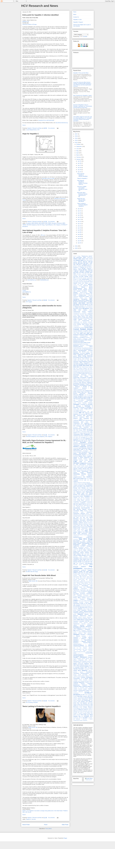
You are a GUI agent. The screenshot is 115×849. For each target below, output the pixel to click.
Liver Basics (80, 486)
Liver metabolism (86, 498)
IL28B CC (82, 461)
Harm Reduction (83, 448)
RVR (78, 606)
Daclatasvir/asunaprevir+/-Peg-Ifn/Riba (80, 344)
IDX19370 (85, 458)
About (74, 14)
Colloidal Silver (76, 320)
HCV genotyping (82, 437)
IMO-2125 (90, 461)
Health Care (90, 448)
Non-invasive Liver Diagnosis (83, 540)
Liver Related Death (78, 493)
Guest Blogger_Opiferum (86, 408)
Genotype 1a (84, 404)
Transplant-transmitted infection (86, 681)
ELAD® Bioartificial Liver (78, 372)
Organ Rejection (83, 556)
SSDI (92, 618)
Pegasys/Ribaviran (88, 568)
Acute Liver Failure (83, 283)
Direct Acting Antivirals (85, 356)
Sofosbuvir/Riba (89, 653)
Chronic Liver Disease (87, 316)
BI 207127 (75, 301)
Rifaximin (90, 615)
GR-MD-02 (80, 396)
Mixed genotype (81, 526)
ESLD (80, 373)
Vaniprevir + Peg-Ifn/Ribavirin (78, 697)
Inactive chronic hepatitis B (78, 467)
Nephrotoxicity (80, 534)
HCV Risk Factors (77, 430)
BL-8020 (28, 571)
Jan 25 (79, 169)
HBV (80, 412)
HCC (87, 417)
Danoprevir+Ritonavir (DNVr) (83, 346)
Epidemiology (76, 377)
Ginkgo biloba (76, 408)
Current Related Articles (31, 129)
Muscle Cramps (84, 529)
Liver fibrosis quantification (84, 497)
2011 (76, 246)
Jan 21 (79, 210)
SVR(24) (87, 619)
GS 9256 (75, 397)
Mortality (90, 526)
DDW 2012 (83, 333)
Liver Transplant (85, 496)
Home (45, 824)
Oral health (86, 554)
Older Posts (65, 824)
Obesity (75, 547)
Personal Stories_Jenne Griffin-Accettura (84, 578)
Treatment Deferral (89, 682)
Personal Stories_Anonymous (87, 574)
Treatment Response (87, 686)
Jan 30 (79, 163)
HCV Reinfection (82, 428)
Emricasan (90, 374)
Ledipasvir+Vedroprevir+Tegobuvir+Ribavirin (81, 482)
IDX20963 (91, 458)
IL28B (75, 461)
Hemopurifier (84, 452)
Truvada (87, 690)
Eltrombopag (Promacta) (79, 374)
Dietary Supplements (78, 354)
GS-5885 (88, 397)
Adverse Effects (79, 287)
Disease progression (84, 357)
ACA (91, 271)
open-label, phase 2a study (48, 178)
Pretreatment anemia (88, 595)
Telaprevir (58, 224)
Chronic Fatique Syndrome (78, 315)
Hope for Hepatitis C (30, 134)
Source (24, 125)
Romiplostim (85, 618)
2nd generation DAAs (79, 257)
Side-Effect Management (87, 623)
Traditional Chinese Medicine (79, 675)
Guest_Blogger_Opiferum (78, 410)
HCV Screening (88, 430)
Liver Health (89, 490)
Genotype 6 (89, 407)
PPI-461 (75, 562)
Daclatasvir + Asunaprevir (79, 337)
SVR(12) (82, 619)
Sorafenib (90, 655)
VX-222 (75, 696)
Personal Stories (76, 574)
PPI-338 (91, 560)
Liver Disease (82, 488)
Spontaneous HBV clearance (85, 659)
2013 (76, 140)
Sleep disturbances (88, 633)
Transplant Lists (76, 681)
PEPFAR (87, 560)
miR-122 (80, 717)
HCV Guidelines (86, 425)
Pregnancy (90, 592)
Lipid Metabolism (88, 484)
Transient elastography (87, 677)
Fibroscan (75, 394)
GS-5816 (84, 397)
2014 (76, 138)
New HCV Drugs (41, 224)
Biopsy (77, 307)
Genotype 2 (79, 406)
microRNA (85, 717)
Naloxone (75, 534)
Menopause (76, 518)
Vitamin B (91, 708)
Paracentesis (85, 564)
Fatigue (78, 392)
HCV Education (89, 424)
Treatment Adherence (78, 682)
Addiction (90, 284)
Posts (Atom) (49, 828)
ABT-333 (90, 261)
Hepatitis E (76, 457)
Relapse (80, 608)
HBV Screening (89, 414)
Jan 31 (79, 161)
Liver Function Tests (82, 490)
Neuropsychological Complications (83, 537)
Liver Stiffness (81, 494)
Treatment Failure (87, 685)
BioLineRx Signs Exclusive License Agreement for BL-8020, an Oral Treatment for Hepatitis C (44, 441)
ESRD (83, 373)
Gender (86, 401)
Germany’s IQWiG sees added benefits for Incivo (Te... (82, 188)
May (77, 150)
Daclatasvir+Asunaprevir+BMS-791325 (82, 340)
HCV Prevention (83, 427)
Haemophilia (90, 446)
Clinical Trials (89, 318)
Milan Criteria (83, 525)
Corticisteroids (76, 325)
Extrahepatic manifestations (83, 380)
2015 (76, 136)
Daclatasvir (76, 334)
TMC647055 (81, 669)
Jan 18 (79, 217)
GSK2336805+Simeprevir (78, 401)
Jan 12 (79, 223)
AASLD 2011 (85, 259)
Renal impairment (82, 610)
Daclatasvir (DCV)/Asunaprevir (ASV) (83, 336)
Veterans (91, 699)
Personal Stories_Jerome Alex (80, 579)
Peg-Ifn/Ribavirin (49, 224)
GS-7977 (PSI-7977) (81, 398)
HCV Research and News (39, 5)
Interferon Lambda (78, 475)
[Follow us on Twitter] (81, 46)
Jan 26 (79, 167)
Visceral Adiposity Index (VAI (79, 708)
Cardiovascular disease (79, 311)
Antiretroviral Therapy (84, 296)
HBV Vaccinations (88, 415)
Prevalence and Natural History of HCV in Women (83, 596)
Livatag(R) (75, 485)
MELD (80, 504)
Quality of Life (83, 603)
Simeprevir (90, 625)
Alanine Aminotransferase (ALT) (83, 287)
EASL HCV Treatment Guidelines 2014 (81, 368)
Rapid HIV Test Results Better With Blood (39, 575)
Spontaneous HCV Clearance (80, 661)
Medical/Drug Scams (77, 514)
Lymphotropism (90, 502)
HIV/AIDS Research (83, 443)
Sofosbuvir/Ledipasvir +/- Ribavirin (83, 645)
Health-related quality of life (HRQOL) (83, 449)
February (78, 157)
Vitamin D (80, 709)
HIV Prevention (89, 439)
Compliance (78, 323)
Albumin (91, 288)
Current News (88, 327)
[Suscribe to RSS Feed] (79, 46)
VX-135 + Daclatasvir (88, 694)
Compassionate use (87, 320)
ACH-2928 (87, 272)
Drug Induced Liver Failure (83, 360)
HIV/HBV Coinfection (87, 445)
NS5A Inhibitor (89, 532)
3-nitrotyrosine (90, 257)
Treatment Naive (77, 686)
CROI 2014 (77, 310)
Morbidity (86, 526)
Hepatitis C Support (78, 22)
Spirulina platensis (85, 658)
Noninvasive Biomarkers (79, 542)
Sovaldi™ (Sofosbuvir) (80, 657)
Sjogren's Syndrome (77, 633)
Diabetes (88, 353)
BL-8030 (88, 301)
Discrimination (76, 357)
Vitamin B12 (75, 709)
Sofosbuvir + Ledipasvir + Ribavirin (83, 638)
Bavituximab (76, 305)
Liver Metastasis (77, 491)
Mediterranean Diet (85, 514)
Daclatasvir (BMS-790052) (86, 334)
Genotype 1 (76, 404)
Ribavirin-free (83, 615)
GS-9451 (89, 398)
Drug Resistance (83, 361)
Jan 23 (79, 208)
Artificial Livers (83, 297)
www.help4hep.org (32, 280)
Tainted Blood (77, 670)
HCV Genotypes (77, 425)
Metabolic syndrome (78, 522)
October (78, 144)
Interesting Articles (79, 474)
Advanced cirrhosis (77, 285)
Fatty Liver (84, 392)
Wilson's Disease (76, 714)
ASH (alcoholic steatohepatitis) (86, 277)
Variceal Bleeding (89, 697)
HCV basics (75, 437)
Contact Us (76, 17)
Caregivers (90, 311)
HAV (88, 411)
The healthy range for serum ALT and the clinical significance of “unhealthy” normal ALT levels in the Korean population (82, 118)
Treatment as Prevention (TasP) (80, 687)
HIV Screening (29, 702)
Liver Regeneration (87, 491)
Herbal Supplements (85, 457)
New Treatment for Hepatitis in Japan (82, 95)
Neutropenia (75, 539)
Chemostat (90, 312)
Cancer (91, 310)
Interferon (90, 474)
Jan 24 (79, 171)
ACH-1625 (75, 272)
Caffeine (85, 310)
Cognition (80, 319)
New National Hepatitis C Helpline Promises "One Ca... (82, 182)
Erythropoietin (83, 377)
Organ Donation (82, 555)
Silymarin (82, 625)
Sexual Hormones (83, 622)
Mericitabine (76, 520)
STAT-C (75, 619)
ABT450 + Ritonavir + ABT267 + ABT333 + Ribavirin (83, 270)
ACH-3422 (90, 275)
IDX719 (91, 460)
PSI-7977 (87, 562)
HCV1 (82, 438)
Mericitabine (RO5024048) (86, 520)
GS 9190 (90, 396)
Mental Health (83, 518)
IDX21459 (81, 460)
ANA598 (86, 276)
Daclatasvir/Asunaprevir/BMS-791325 (81, 342)
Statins (75, 663)
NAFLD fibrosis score (78, 530)
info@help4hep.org (44, 280)
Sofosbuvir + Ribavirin (79, 641)
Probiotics (82, 599)
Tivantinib (91, 674)
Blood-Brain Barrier (77, 308)
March (78, 155)
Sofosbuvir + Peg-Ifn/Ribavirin (83, 640)
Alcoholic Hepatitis (82, 289)
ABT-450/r (80, 263)
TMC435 (75, 669)
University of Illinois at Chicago (29, 24)
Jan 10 (79, 228)
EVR (86, 373)
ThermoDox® (76, 673)
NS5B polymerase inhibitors (85, 533)
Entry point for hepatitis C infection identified (40, 15)
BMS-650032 (42, 223)
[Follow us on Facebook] (84, 46)
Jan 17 (79, 219)
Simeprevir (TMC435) (79, 626)
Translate (85, 36)
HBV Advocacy (86, 412)
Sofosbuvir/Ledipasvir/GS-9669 (79, 651)
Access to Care (77, 279)
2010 (76, 248)
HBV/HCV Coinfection (78, 417)
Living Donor (80, 500)
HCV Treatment (85, 434)
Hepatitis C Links (77, 19)
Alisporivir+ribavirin (83, 292)
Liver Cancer (86, 486)
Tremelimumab (81, 690)
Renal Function (86, 608)
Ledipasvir (75, 481)
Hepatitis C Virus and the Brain (80, 73)
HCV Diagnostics (85, 423)
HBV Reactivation (82, 414)
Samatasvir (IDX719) (84, 621)
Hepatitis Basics (82, 456)
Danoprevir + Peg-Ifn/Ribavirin (86, 345)
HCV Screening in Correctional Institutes (81, 431)
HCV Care (84, 422)
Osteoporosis (76, 559)
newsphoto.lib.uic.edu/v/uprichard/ (46, 120)
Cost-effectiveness (88, 325)
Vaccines (34, 819)
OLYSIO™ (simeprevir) (86, 546)
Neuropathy (90, 536)
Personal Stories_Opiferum (82, 583)
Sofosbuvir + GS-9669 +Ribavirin (83, 637)
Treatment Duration (79, 683)
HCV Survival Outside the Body (83, 432)
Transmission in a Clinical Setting (83, 678)
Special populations (77, 658)
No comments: (51, 128)
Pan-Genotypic (89, 563)
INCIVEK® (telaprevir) (32, 224)
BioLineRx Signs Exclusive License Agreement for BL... (82, 194)
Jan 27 (79, 165)
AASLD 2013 (79, 260)
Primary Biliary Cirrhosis (79, 597)
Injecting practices (80, 469)
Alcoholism (84, 291)
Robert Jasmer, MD (33, 581)
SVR (54, 224)
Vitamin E (86, 709)
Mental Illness (90, 518)
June (77, 148)
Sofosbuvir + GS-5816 (87, 636)
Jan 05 (79, 236)
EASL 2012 (82, 365)
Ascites (91, 297)
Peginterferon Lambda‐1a (79, 570)
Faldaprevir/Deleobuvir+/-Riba (79, 390)
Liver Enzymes (81, 489)
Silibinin (75, 625)
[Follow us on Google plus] (87, 46)
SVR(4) (91, 619)
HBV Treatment (77, 415)
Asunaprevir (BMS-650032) (32, 223)
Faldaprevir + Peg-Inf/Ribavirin (80, 385)
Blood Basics (82, 307)
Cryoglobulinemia (76, 327)
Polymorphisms (84, 588)
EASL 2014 (76, 367)
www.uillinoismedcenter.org (61, 122)
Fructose (75, 396)
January (78, 159)
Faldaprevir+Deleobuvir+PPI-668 (79, 389)
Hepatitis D (90, 456)
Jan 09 (79, 230)
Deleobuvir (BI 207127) (79, 352)
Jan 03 (79, 240)
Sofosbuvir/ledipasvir (78, 655)
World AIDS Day (85, 714)
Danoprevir (76, 345)
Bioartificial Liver (83, 305)
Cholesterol (90, 314)
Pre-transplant (82, 592)
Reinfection (75, 608)
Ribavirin (80, 614)
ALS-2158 (75, 276)
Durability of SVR (83, 364)
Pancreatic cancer (77, 564)
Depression (76, 353)
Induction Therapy (77, 468)
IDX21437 (75, 460)
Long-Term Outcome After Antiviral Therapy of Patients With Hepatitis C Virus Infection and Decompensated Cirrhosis (82, 84)
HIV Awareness (86, 438)
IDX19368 (80, 458)
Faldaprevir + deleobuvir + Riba (83, 388)
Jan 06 (79, 234)
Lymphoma (82, 502)
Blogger (65, 838)
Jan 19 (79, 215)
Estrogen (79, 378)
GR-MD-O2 (85, 396)
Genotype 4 (76, 407)
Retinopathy (81, 612)
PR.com (43, 235)
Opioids (82, 552)
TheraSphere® (89, 672)
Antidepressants (82, 295)
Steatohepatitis (80, 663)
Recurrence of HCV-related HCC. (86, 606)
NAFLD (91, 529)
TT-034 (91, 669)
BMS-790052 (48, 223)
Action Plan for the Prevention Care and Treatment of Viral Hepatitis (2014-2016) (83, 280)
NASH (86, 530)
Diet (92, 353)
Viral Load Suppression (80, 705)
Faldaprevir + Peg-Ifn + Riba (86, 384)
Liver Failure (87, 489)
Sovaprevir (90, 657)
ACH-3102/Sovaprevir (82, 275)
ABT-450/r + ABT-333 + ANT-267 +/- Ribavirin (83, 264)
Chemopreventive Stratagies (79, 312)
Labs (85, 480)
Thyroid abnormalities (82, 674)
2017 (76, 134)
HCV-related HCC (76, 438)
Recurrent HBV (76, 607)
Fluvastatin (90, 394)
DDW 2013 (90, 333)
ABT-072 (80, 261)
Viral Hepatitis (81, 701)
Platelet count (82, 587)
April (77, 152)
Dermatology (82, 353)
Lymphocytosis (76, 502)
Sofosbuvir (76, 634)
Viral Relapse (87, 705)
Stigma (77, 665)
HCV (38, 129)
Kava (88, 478)
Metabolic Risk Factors (88, 521)
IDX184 (75, 458)
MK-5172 (84, 504)
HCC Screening (84, 418)
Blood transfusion (89, 307)
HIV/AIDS (35, 702)
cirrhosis (86, 716)
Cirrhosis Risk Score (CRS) (79, 318)
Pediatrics (83, 566)
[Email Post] (57, 128)
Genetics (85, 403)
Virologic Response (88, 707)
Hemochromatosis (77, 450)
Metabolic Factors (77, 521)
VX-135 (82, 694)
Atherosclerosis (81, 300)
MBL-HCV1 (75, 504)
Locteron (84, 501)
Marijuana (83, 513)
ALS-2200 (81, 276)
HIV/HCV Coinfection (79, 446)
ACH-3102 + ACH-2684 (82, 273)
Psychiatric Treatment (84, 602)
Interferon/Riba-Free (81, 478)
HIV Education (82, 439)
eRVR (91, 716)
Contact (24, 290)
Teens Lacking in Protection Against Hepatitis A (41, 706)
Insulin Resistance (86, 472)
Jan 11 (79, 225)
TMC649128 (86, 669)
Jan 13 (79, 221)
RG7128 (75, 606)
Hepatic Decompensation (80, 453)
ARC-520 (78, 277)
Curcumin (82, 327)
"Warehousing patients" (87, 256)
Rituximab (80, 618)
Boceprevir (54, 223)
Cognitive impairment (88, 319)
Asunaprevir (76, 299)
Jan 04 (79, 238)
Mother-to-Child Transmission (80, 528)
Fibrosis (81, 395)
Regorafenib (90, 607)
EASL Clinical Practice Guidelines (86, 367)
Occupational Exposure (83, 547)
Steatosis (86, 663)
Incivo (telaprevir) (41, 436)
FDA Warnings (82, 382)
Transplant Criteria (77, 679)
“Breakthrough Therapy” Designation (80, 720)
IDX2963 (86, 460)
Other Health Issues (84, 559)
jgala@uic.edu (25, 21)
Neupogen (85, 534)
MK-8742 (79, 509)
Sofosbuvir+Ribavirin (88, 642)
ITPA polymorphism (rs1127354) (84, 464)
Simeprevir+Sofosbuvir (87, 631)
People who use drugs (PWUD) (85, 572)
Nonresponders (86, 543)
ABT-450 (75, 263)
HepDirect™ (90, 452)
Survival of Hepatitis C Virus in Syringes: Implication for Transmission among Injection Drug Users (82, 106)
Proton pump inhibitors (82, 600)
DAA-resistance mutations (78, 332)
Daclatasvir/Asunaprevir (78, 341)
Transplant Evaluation (88, 679)
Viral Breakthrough (85, 700)
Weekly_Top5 (90, 713)
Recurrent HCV (83, 607)
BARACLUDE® (89, 300)
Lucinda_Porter (90, 501)
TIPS (85, 667)
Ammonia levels (82, 293)
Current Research (77, 330)
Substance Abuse (84, 665)
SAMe (89, 618)
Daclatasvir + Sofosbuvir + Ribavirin (85, 338)
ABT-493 (86, 267)
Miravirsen (75, 526)
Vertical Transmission (83, 699)
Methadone (75, 524)
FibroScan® (82, 393)
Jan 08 (79, 232)
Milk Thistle (90, 525)
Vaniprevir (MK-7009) (88, 696)
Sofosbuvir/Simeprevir (78, 654)
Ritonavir (75, 617)
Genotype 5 (83, 407)
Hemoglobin (79, 452)
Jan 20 (79, 213)
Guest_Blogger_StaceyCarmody (79, 411)
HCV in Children (89, 437)
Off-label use (82, 548)
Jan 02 (79, 242)
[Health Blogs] (89, 778)
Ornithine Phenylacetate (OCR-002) (86, 558)
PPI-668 (79, 562)
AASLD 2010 (77, 259)
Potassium (78, 591)
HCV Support (29, 301)
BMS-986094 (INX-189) (78, 304)
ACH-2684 (81, 272)
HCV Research (90, 428)
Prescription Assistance (79, 593)
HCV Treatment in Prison (87, 435)
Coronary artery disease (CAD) (85, 324)
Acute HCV (86, 281)
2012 (76, 142)
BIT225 (80, 301)
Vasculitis (75, 699)
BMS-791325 (90, 303)
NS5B (74, 533)
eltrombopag (75, 717)
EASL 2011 (76, 365)
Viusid (90, 709)
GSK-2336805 (81, 400)
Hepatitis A (28, 819)
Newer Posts (26, 824)
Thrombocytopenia (84, 673)
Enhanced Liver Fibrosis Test (83, 376)
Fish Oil (86, 394)
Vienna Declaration (77, 700)
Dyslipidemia (90, 364)
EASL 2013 (89, 365)
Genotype (90, 403)
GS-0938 (80, 397)
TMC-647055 (90, 667)
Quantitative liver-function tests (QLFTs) (84, 604)
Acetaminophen (85, 279)
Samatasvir (75, 621)
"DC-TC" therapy (76, 256)
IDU (92, 457)
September (79, 146)
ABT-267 (85, 261)
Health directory (89, 779)
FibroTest (90, 393)
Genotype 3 (89, 406)
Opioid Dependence (85, 551)
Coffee (75, 319)
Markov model (89, 513)
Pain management (80, 563)
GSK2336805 (90, 400)
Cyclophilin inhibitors (88, 330)
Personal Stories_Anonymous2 (80, 575)
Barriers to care (88, 304)
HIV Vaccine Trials (85, 441)
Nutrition (84, 544)
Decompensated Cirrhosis (85, 350)
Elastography (90, 373)
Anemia (88, 293)
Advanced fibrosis (88, 285)
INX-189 (89, 463)
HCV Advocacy (86, 420)
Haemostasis (75, 448)
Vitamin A (86, 708)
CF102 (91, 308)
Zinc (82, 716)
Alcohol (75, 289)
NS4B (84, 532)
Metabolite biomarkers (88, 522)
